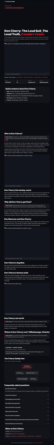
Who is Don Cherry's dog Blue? (12, 415)
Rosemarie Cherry (28, 77)
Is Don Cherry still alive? (11, 395)
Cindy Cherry (37, 77)
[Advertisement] (27, 19)
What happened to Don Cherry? (12, 399)
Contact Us (35, 442)
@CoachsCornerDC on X (16, 431)
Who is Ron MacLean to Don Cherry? (14, 423)
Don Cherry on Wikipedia (18, 433)
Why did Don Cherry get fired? (12, 403)
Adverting (41, 442)
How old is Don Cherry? (10, 388)
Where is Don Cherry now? (11, 411)
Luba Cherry (19, 77)
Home (5, 5)
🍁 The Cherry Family (9, 1)
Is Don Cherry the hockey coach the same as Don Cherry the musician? (22, 419)
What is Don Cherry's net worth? (13, 407)
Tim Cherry (45, 77)
